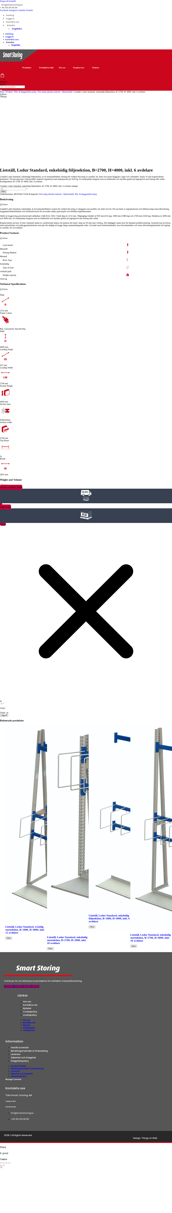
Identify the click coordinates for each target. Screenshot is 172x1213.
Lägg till (4, 715)
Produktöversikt (46, 68)
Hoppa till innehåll (8, 1)
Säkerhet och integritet (23, 1057)
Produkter (26, 68)
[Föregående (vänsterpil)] (1, 1165)
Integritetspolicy (20, 1060)
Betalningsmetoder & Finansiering (29, 1050)
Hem (2, 92)
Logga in (10, 18)
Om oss (62, 68)
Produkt (9, 92)
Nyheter (95, 68)
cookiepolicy (30, 1015)
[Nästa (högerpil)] (4, 1165)
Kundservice (78, 68)
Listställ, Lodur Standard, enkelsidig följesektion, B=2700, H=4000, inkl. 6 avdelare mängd (39, 186)
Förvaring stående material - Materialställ (55, 92)
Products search (3, 83)
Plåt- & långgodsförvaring (25, 92)
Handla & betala (20, 1047)
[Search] (1, 90)
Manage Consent (13, 1079)
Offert (3, 192)
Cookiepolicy (30, 1011)
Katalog (10, 15)
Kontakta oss (12, 22)
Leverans (15, 1054)
